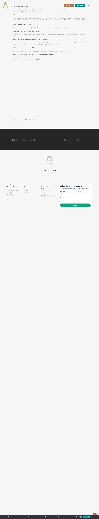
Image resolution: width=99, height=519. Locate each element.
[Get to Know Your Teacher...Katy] (25, 139)
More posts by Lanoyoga (49, 170)
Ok (80, 516)
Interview (19, 119)
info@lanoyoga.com (45, 190)
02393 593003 (50, 196)
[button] (96, 5)
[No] (97, 517)
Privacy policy (87, 516)
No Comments (30, 119)
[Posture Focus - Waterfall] (74, 139)
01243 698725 (50, 195)
